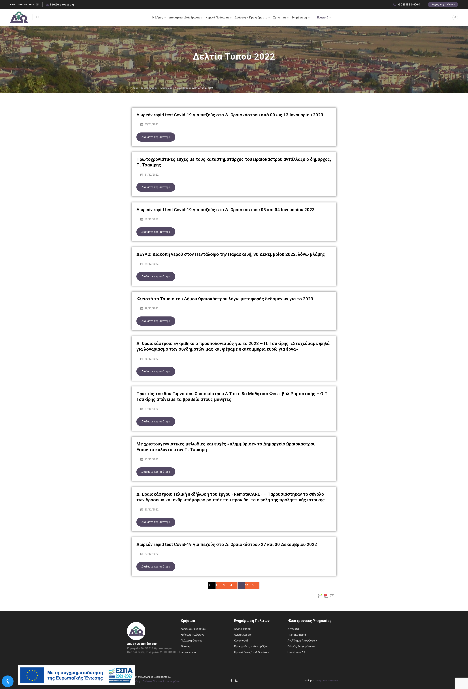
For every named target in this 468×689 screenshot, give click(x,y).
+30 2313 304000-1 (408, 4)
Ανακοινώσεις (243, 634)
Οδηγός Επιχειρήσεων (443, 4)
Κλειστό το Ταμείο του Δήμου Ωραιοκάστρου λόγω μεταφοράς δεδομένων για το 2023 (224, 298)
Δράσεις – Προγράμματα (251, 17)
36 (246, 585)
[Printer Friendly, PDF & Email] (326, 595)
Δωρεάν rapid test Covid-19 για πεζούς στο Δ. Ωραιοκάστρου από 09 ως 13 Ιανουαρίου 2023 (229, 114)
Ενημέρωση (299, 17)
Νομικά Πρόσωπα (217, 17)
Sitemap (185, 646)
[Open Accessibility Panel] (8, 681)
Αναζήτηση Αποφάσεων (302, 640)
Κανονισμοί (241, 640)
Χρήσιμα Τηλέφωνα (192, 634)
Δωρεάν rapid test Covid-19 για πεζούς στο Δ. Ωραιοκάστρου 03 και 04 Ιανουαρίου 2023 (225, 209)
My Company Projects (329, 680)
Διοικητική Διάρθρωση (184, 17)
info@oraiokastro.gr (62, 4)
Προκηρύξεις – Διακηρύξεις (251, 646)
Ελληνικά (322, 17)
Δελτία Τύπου (242, 629)
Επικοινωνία (188, 652)
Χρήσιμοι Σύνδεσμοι (193, 629)
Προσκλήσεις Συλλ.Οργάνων (251, 652)
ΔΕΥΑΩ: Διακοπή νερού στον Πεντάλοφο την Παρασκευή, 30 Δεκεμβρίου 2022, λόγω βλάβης (230, 254)
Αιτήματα (293, 629)
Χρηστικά (279, 17)
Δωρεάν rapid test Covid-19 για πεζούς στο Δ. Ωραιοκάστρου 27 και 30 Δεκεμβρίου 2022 (226, 544)
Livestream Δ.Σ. (297, 652)
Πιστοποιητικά (297, 634)
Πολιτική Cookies (191, 640)
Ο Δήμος (157, 17)
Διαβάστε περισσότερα (155, 137)
